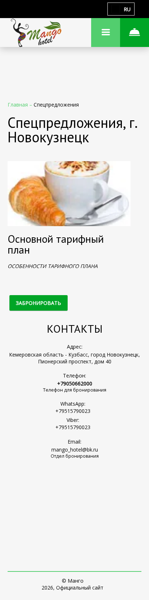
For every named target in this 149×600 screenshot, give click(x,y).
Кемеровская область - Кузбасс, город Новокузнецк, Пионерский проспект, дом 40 (74, 358)
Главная (18, 104)
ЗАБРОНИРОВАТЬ (38, 302)
